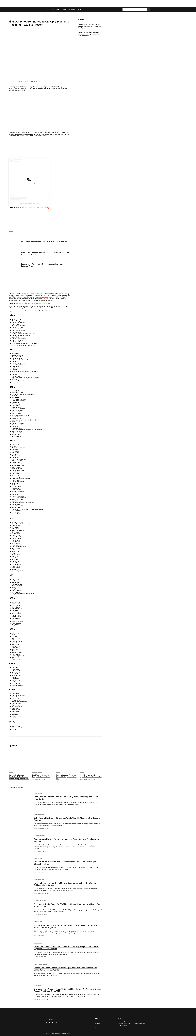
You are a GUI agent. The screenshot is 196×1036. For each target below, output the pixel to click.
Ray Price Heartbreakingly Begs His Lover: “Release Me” (91, 776)
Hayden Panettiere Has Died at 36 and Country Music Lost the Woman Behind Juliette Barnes (65, 884)
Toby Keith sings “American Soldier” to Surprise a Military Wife (66, 777)
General (11, 772)
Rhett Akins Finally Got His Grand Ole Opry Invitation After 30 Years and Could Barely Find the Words (65, 969)
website (45, 298)
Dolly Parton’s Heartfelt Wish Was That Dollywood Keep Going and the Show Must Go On (89, 34)
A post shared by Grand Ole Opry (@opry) (29, 203)
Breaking (34, 772)
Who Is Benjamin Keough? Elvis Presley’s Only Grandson (44, 241)
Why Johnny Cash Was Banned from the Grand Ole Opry (33, 303)
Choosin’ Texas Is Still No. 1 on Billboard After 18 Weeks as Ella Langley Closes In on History (65, 863)
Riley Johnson (18, 81)
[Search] (148, 9)
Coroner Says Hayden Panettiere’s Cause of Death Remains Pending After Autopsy (66, 840)
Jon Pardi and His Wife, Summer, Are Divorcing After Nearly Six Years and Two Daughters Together (66, 926)
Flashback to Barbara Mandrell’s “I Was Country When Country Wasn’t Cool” (19, 777)
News (40, 793)
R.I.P (43, 814)
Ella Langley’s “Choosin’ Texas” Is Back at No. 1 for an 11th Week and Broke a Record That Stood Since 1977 (67, 990)
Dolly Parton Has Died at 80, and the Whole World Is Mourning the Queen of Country (90, 26)
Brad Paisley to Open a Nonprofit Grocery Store (41, 776)
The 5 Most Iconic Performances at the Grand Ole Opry (32, 208)
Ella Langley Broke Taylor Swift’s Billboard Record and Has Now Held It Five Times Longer (67, 905)
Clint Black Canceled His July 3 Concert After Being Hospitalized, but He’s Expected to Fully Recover (66, 947)
